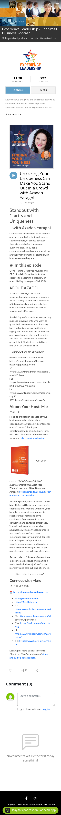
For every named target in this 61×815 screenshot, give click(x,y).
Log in (46, 709)
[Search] (50, 4)
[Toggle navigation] (57, 5)
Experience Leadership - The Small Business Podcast (29, 31)
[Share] (37, 670)
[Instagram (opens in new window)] (35, 798)
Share (19, 90)
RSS (45, 90)
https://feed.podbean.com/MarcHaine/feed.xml (30, 38)
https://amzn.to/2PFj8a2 (32, 491)
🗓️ (11, 592)
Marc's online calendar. (32, 437)
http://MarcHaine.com (26, 601)
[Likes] (11, 670)
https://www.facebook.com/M (35, 616)
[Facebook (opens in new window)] (26, 798)
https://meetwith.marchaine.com (30, 592)
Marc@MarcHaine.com (26, 598)
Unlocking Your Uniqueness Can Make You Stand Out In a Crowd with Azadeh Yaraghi (35, 185)
